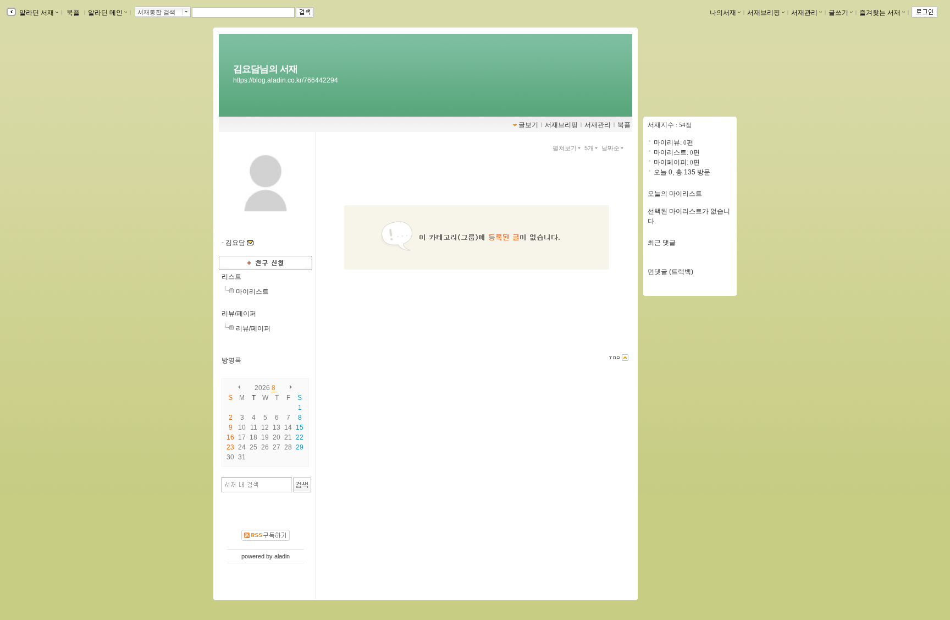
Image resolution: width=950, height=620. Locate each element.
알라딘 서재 (36, 13)
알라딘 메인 (105, 13)
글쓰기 (838, 13)
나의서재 (723, 13)
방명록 (231, 360)
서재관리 (804, 13)
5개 (589, 148)
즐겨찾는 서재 (880, 13)
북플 (73, 13)
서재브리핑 (763, 13)
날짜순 (610, 148)
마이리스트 (252, 291)
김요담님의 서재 (265, 68)
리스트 (231, 277)
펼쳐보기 (565, 148)
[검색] (302, 484)
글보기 (528, 125)
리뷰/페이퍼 (239, 313)
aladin (282, 556)
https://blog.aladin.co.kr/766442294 (285, 80)
